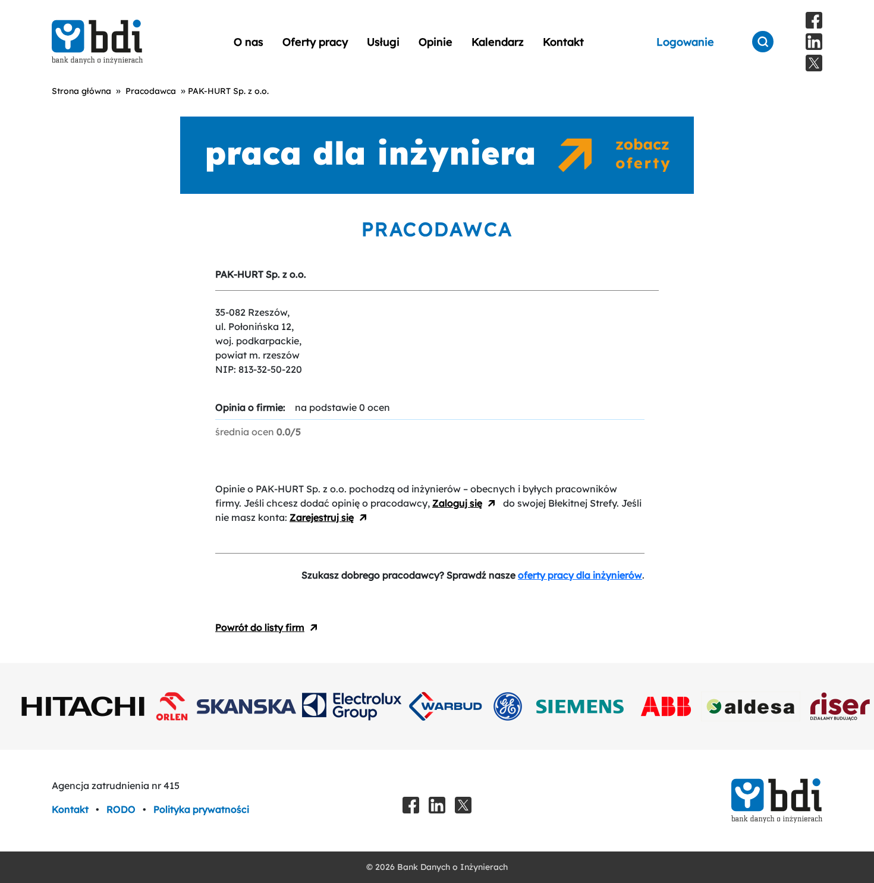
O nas (248, 42)
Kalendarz (497, 42)
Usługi (383, 42)
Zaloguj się (457, 503)
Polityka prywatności (201, 809)
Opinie (435, 42)
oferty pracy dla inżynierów (580, 575)
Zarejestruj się (322, 517)
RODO (122, 809)
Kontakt (563, 42)
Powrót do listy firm (259, 627)
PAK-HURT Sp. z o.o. (228, 91)
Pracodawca (150, 91)
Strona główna (81, 91)
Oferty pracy (315, 42)
